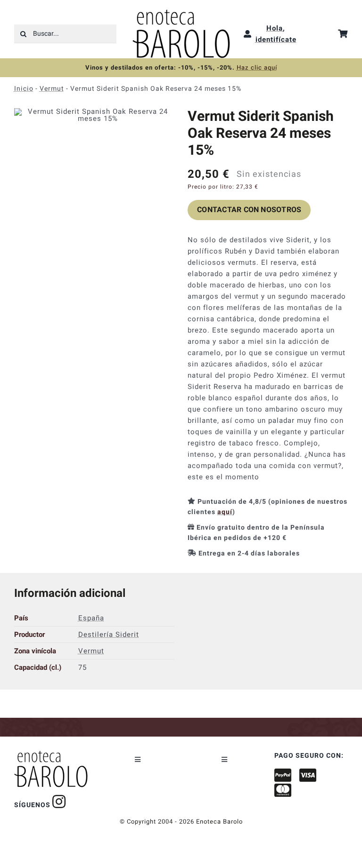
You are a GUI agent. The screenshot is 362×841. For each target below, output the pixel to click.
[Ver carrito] (343, 33)
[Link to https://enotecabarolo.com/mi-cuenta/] (248, 34)
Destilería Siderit (108, 634)
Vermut (52, 89)
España (91, 618)
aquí (224, 512)
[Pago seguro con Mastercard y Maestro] (59, 801)
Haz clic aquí (257, 67)
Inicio (23, 89)
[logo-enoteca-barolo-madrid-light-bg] (181, 13)
